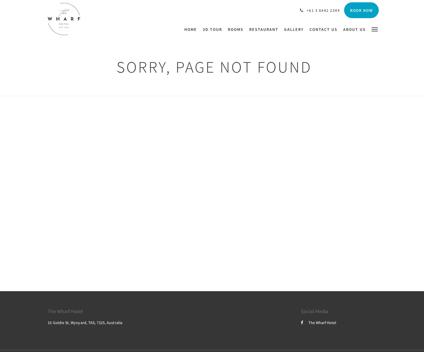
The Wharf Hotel (322, 322)
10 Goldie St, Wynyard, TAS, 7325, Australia (85, 322)
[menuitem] (192, 29)
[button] (375, 29)
